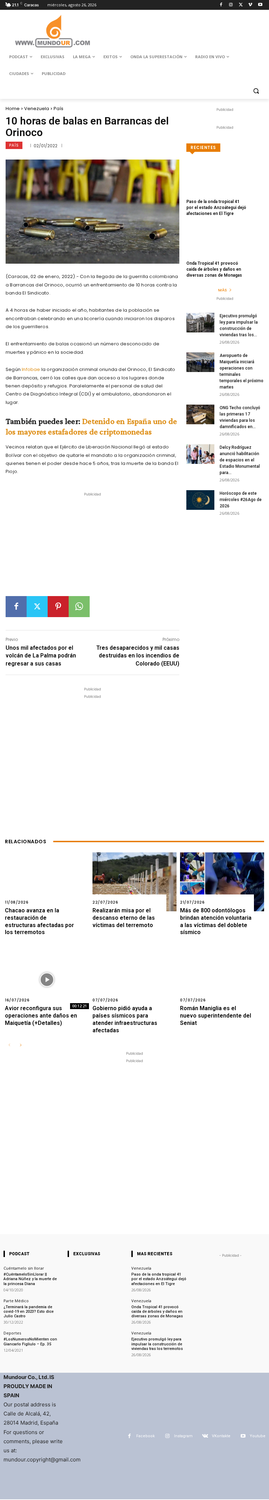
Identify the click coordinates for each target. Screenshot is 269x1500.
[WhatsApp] (79, 606)
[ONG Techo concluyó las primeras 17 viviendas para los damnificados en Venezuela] (200, 414)
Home (13, 108)
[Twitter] (241, 5)
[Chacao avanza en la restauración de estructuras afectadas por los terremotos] (47, 881)
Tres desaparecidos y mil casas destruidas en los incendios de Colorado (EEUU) (137, 655)
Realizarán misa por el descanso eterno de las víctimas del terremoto (123, 917)
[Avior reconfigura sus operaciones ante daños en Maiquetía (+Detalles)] (47, 979)
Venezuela (36, 108)
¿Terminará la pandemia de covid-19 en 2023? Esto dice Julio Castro (29, 1311)
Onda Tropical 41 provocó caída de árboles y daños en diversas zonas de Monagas (214, 269)
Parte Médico (16, 1301)
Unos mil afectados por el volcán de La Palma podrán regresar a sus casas (41, 655)
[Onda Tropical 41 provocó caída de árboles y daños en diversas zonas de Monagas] (224, 246)
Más (222, 290)
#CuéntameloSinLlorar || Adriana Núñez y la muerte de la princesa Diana (30, 1279)
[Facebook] (221, 5)
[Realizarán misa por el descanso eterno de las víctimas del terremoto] (134, 881)
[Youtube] (260, 5)
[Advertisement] (92, 547)
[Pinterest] (58, 606)
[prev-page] (9, 1045)
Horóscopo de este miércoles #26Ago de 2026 (241, 499)
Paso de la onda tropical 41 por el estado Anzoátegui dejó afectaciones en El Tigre (216, 207)
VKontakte (221, 1436)
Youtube (257, 1436)
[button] (256, 90)
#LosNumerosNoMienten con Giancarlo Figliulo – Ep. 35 (30, 1341)
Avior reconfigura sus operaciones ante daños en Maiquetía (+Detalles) (41, 1015)
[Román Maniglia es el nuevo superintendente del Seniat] (222, 979)
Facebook (145, 1436)
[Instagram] (231, 5)
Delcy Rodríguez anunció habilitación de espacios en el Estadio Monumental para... (240, 460)
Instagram (183, 1436)
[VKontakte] (205, 1436)
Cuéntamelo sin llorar (24, 1268)
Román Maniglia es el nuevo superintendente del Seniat (215, 1015)
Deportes (12, 1333)
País (58, 108)
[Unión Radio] (52, 31)
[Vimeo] (250, 5)
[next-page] (20, 1045)
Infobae (31, 369)
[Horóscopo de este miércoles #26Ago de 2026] (200, 500)
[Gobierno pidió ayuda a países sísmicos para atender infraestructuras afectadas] (134, 979)
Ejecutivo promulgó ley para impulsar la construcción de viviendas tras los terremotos (157, 1344)
